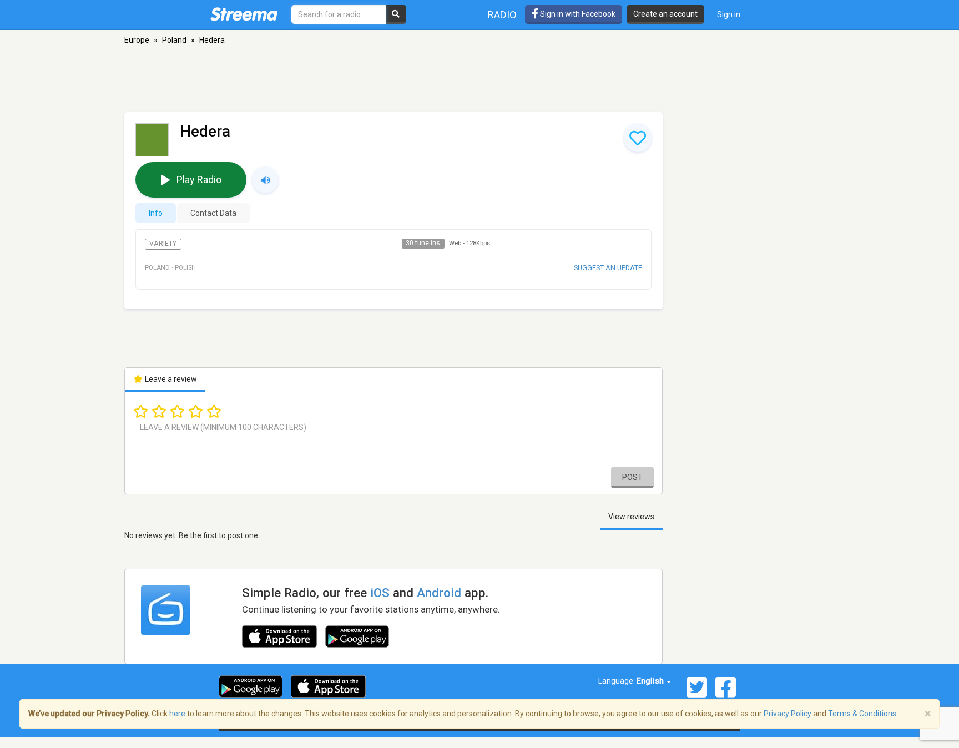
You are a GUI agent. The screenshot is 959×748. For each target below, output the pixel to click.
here (177, 713)
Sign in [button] (728, 14)
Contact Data (213, 213)
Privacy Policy (787, 713)
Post (632, 477)
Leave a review (170, 379)
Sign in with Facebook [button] (576, 13)
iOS (380, 592)
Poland (174, 40)
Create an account (665, 13)
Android (439, 592)
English (651, 680)
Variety (162, 243)
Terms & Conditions (862, 713)
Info (156, 213)
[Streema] (243, 14)
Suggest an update (608, 268)
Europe (136, 40)
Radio (502, 15)
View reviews (631, 516)
